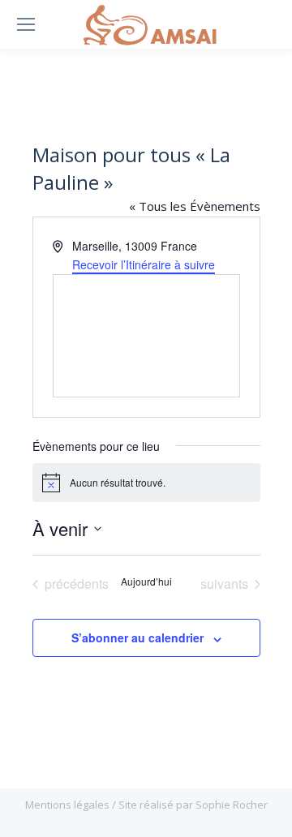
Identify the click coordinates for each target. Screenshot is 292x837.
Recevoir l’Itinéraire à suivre (143, 264)
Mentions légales (68, 804)
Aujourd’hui (146, 581)
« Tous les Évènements (194, 206)
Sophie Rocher (231, 804)
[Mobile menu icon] (26, 24)
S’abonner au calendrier (137, 637)
